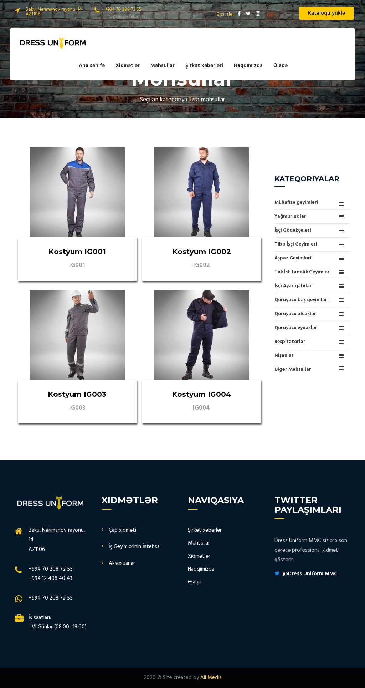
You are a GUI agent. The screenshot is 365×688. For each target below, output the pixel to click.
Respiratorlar (289, 342)
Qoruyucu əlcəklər (295, 314)
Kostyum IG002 (201, 251)
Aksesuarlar (122, 563)
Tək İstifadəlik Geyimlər (302, 272)
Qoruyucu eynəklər (295, 328)
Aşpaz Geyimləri (293, 258)
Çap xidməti (122, 530)
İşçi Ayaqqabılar (293, 286)
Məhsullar (162, 65)
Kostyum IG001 (77, 251)
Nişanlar (284, 355)
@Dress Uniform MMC (310, 574)
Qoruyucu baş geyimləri (301, 300)
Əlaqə (280, 65)
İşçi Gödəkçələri (292, 230)
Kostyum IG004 (201, 394)
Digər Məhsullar (292, 369)
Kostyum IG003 (77, 394)
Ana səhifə (92, 65)
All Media (211, 677)
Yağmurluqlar (290, 216)
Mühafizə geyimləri (296, 203)
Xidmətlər (127, 65)
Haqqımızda (248, 65)
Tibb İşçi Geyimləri (295, 244)
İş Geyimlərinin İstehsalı (135, 546)
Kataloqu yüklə (326, 13)
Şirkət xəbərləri (204, 65)
